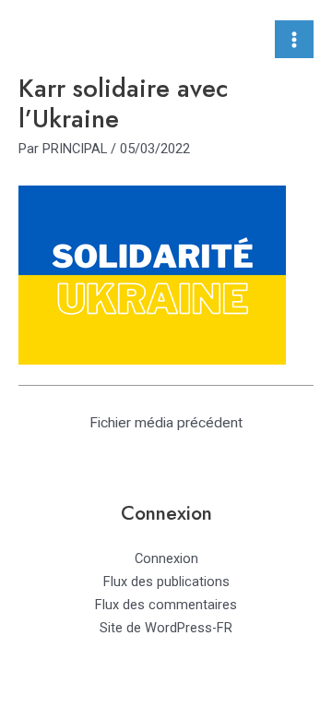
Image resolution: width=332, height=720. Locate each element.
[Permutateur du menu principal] (294, 39)
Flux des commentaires (166, 604)
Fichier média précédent (166, 422)
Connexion (166, 558)
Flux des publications (166, 581)
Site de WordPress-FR (166, 627)
